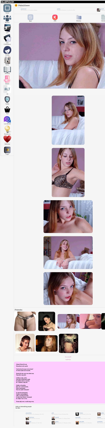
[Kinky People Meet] (7, 53)
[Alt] (7, 92)
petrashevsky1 (23, 9)
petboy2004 (81, 421)
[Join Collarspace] (7, 38)
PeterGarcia (31, 417)
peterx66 (57, 417)
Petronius (81, 413)
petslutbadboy (100, 421)
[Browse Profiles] (7, 82)
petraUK (102, 9)
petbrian (56, 421)
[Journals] (7, 63)
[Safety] (7, 103)
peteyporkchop (29, 413)
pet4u (53, 413)
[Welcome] (7, 142)
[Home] (7, 11)
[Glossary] (7, 69)
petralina (58, 9)
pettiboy (102, 413)
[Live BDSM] (7, 119)
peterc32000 (78, 417)
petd (30, 421)
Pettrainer (99, 417)
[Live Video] (7, 31)
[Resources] (7, 132)
